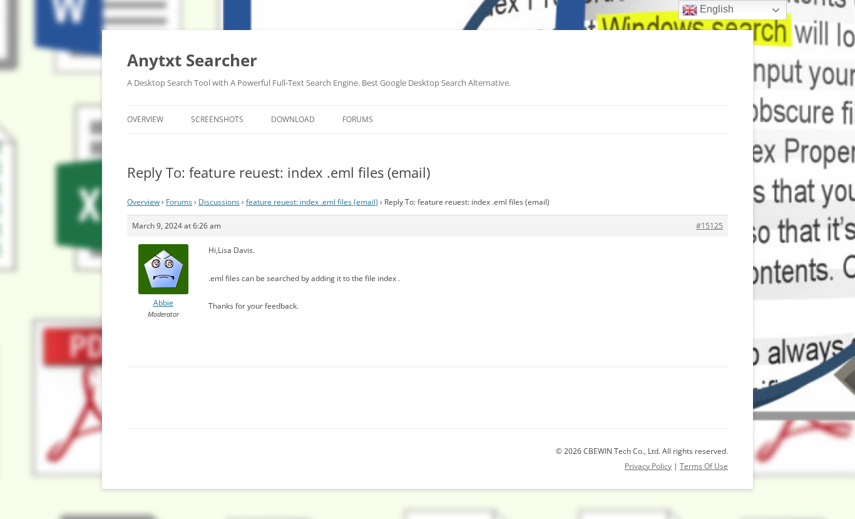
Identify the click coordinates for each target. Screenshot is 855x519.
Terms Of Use (704, 466)
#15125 (709, 225)
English (715, 9)
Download (293, 119)
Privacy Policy (648, 466)
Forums (357, 119)
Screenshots (217, 119)
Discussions (219, 202)
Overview (145, 119)
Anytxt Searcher (192, 60)
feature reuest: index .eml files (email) (312, 202)
